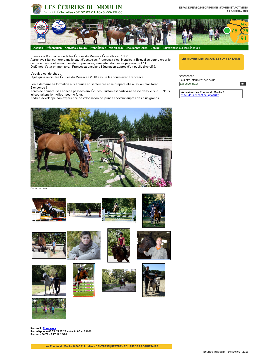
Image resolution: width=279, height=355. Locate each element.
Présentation (54, 48)
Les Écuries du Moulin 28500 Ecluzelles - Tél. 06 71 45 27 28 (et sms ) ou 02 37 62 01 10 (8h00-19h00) (94, 17)
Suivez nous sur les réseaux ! (181, 48)
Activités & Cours (76, 48)
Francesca (49, 328)
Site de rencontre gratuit (200, 95)
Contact (155, 48)
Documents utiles (137, 48)
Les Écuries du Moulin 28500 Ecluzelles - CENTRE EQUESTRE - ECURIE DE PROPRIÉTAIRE (101, 346)
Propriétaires (98, 48)
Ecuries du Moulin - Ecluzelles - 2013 (225, 351)
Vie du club (116, 48)
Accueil (38, 48)
